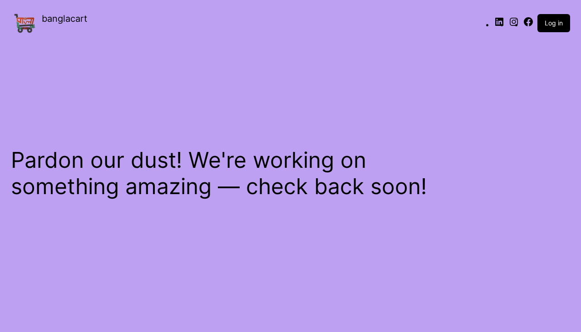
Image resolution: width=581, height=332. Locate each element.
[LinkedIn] (499, 24)
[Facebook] (528, 24)
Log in (554, 23)
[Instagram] (513, 24)
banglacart (64, 18)
